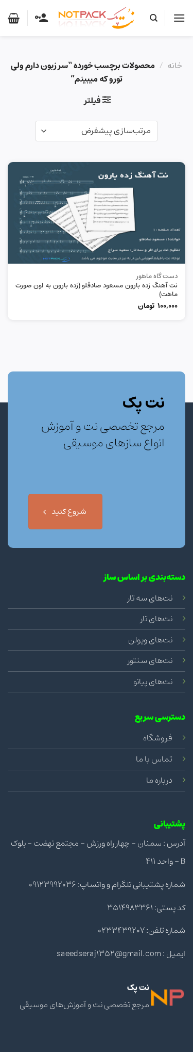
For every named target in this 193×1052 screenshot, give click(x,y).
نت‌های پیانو (152, 681)
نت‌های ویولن (150, 640)
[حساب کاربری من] (41, 18)
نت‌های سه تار (150, 598)
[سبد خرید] (14, 18)
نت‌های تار (156, 618)
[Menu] (179, 17)
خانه (174, 65)
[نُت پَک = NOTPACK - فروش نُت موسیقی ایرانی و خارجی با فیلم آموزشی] (96, 18)
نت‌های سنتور (150, 660)
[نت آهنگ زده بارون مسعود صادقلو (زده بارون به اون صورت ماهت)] (96, 213)
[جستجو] (153, 18)
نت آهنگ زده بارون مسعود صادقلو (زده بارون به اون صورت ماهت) (96, 290)
